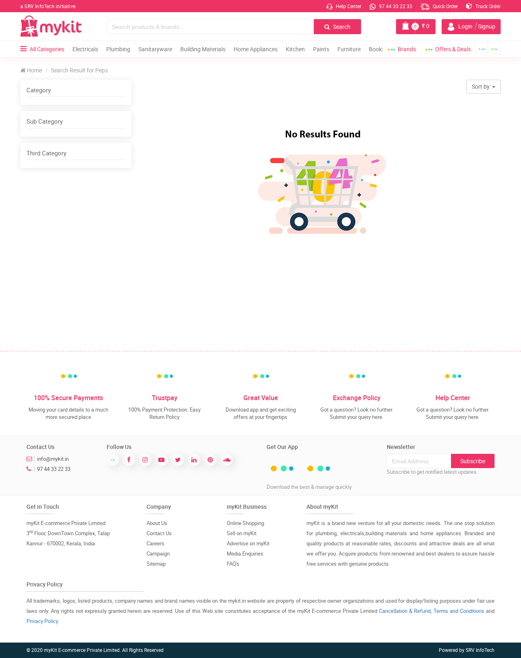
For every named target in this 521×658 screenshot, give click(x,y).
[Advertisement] (81, 229)
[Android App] (481, 49)
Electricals (85, 49)
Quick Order (444, 6)
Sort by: (482, 86)
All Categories (47, 49)
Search (341, 27)
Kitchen (295, 49)
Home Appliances (256, 49)
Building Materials (202, 49)
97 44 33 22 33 (395, 6)
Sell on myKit (241, 533)
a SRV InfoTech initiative (47, 6)
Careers (155, 543)
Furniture (349, 49)
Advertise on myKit (248, 543)
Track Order (487, 6)
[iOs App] (494, 49)
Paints (321, 49)
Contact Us (159, 533)
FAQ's (233, 563)
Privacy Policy (42, 621)
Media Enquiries (245, 553)
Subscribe (472, 461)
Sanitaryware (155, 49)
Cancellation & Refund (405, 610)
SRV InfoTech (480, 650)
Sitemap (156, 563)
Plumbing (118, 49)
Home (34, 70)
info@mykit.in (53, 458)
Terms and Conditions (458, 610)
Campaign (158, 553)
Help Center (348, 6)
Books (377, 49)
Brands (407, 49)
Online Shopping (245, 523)
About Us (157, 523)
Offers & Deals (453, 49)
